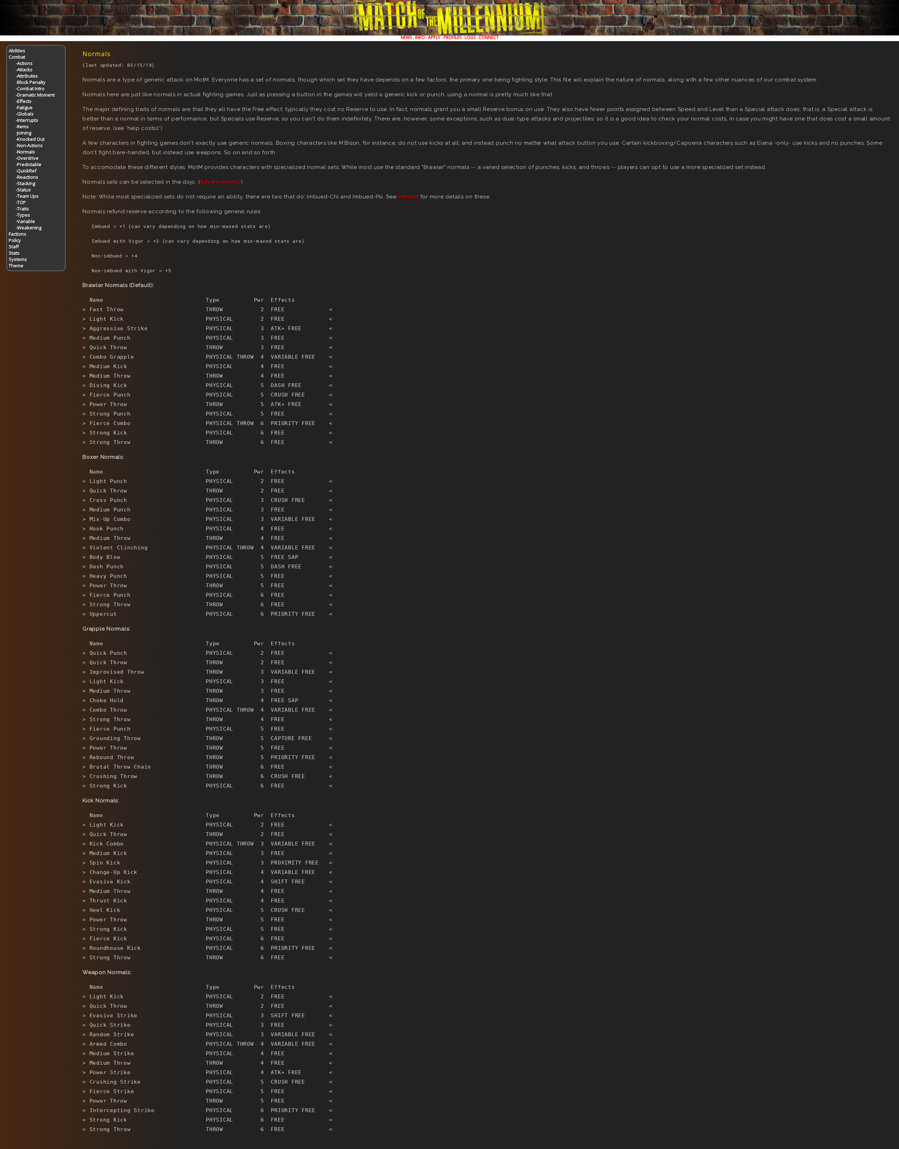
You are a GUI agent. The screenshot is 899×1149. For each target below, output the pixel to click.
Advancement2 (220, 182)
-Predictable (28, 164)
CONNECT (489, 37)
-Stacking (25, 183)
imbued (408, 197)
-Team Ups (27, 196)
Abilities (17, 50)
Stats (14, 253)
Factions (17, 234)
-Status (23, 190)
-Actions (24, 63)
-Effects (24, 101)
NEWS (406, 37)
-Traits (22, 208)
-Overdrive (27, 158)
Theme (16, 265)
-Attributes (27, 76)
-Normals (25, 152)
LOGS (470, 37)
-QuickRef (26, 171)
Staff (14, 246)
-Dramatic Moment (35, 95)
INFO (420, 37)
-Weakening (28, 227)
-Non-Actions (29, 145)
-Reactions (27, 177)
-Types (23, 215)
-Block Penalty (31, 82)
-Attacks (24, 69)
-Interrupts (27, 120)
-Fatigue (24, 107)
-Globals (25, 114)
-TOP (21, 202)
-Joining (23, 133)
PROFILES (452, 37)
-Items (22, 126)
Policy (15, 240)
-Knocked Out (30, 139)
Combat (17, 57)
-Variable (25, 221)
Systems (18, 259)
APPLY (434, 37)
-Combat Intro (30, 88)
